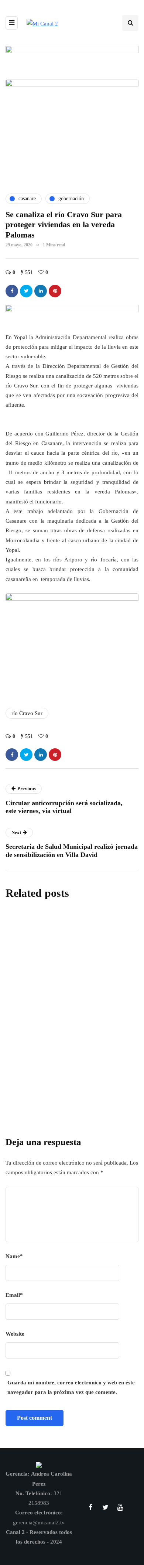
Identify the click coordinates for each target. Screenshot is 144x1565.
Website (15, 1334)
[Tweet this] (26, 291)
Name (14, 1256)
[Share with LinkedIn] (40, 291)
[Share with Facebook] (12, 291)
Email (14, 1295)
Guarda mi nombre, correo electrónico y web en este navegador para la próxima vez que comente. (71, 1387)
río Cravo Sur (26, 713)
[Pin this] (55, 291)
